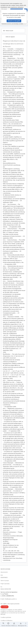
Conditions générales (6, 617)
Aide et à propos (5, 580)
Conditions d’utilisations (6, 620)
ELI (1, 587)
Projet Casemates (5, 583)
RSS (2, 575)
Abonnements (4, 572)
